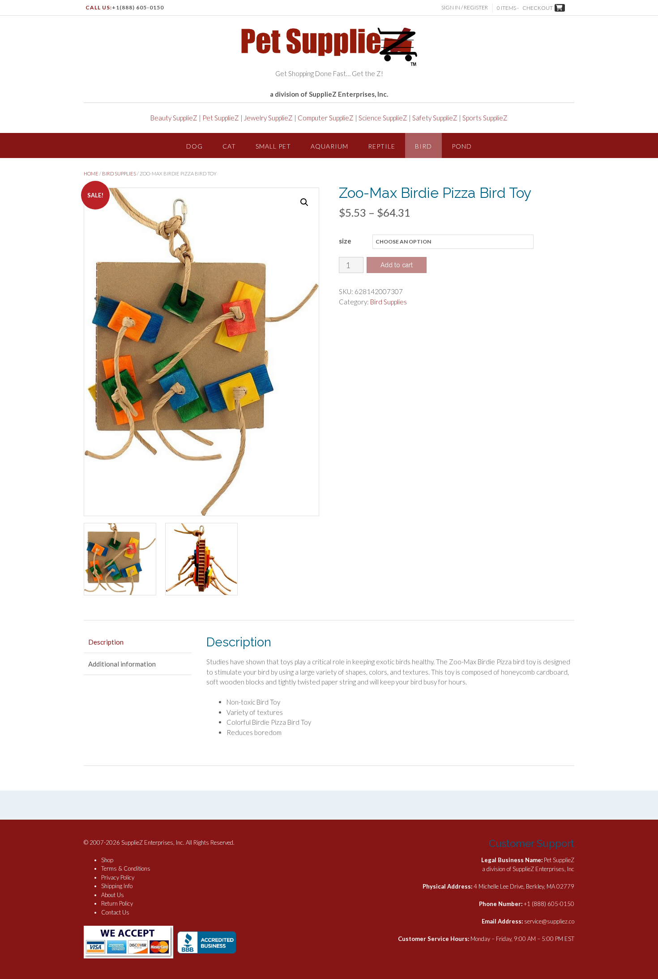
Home (91, 173)
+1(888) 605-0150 (138, 7)
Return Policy (117, 903)
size (345, 241)
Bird (423, 146)
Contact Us (115, 912)
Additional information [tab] (122, 664)
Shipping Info (116, 885)
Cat (229, 146)
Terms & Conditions (125, 868)
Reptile (381, 146)
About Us (112, 894)
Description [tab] (106, 642)
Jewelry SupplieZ (268, 118)
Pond (462, 146)
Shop (107, 860)
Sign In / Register (464, 7)
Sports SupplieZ (485, 118)
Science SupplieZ (383, 118)
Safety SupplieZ (434, 118)
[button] (304, 202)
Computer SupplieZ (326, 118)
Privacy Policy (117, 877)
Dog (194, 146)
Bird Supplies (119, 173)
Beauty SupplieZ (173, 118)
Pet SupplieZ (220, 118)
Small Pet (273, 146)
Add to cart (396, 265)
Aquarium (329, 146)
